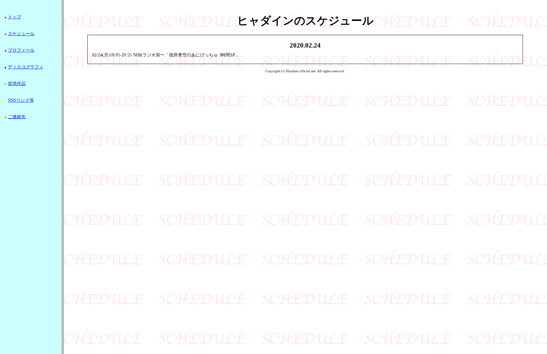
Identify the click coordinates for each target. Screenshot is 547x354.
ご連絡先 (17, 116)
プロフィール (21, 50)
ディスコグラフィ (25, 67)
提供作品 (17, 83)
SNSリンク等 (21, 100)
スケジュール (21, 33)
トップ (14, 17)
